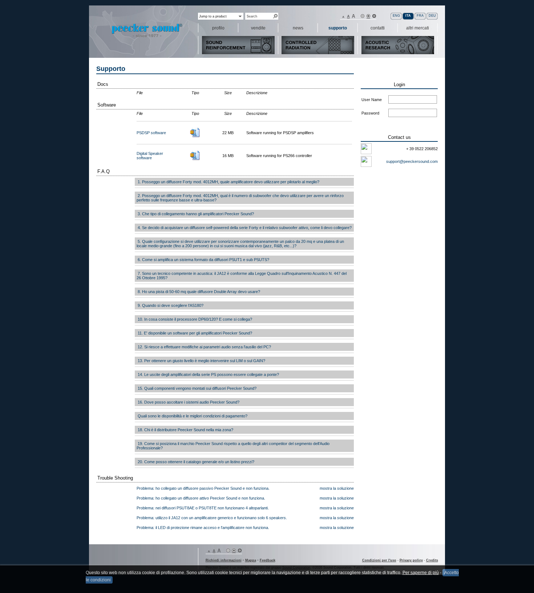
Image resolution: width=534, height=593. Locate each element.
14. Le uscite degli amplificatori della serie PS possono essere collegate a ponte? (208, 374)
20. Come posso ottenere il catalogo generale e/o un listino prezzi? (195, 462)
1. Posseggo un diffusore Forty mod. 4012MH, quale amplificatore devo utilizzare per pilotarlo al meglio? (228, 182)
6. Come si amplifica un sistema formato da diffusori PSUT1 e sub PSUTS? (203, 259)
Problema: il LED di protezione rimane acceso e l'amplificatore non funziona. (203, 527)
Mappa (250, 560)
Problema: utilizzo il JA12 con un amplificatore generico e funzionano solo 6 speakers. (212, 518)
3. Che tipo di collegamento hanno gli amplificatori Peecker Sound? (195, 214)
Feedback (267, 560)
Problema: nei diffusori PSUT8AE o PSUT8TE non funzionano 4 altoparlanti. (203, 508)
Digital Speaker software (150, 155)
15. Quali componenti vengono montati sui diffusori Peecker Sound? (196, 388)
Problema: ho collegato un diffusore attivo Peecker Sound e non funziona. (201, 498)
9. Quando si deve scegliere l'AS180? (170, 305)
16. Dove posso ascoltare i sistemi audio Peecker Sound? (188, 402)
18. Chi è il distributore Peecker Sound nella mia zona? (185, 430)
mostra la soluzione (337, 488)
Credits (432, 560)
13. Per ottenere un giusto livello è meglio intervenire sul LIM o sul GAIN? (201, 360)
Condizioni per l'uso (379, 560)
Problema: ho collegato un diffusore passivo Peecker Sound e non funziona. (203, 488)
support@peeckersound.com (412, 161)
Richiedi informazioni (224, 560)
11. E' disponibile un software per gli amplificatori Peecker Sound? (194, 333)
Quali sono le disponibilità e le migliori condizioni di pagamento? (192, 416)
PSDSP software (151, 133)
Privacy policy (411, 560)
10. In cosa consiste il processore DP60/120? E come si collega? (194, 319)
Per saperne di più (420, 572)
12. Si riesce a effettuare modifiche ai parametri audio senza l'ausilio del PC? (204, 347)
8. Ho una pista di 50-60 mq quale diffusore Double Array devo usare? (198, 291)
